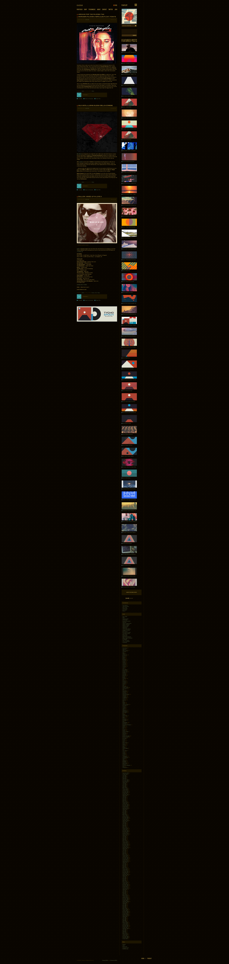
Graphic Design (125, 687)
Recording (124, 738)
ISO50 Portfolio (125, 626)
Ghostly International (126, 621)
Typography (125, 756)
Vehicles (124, 758)
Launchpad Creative (126, 633)
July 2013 (124, 849)
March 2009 (125, 908)
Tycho (124, 755)
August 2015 (125, 821)
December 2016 (125, 804)
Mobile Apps (125, 715)
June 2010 (124, 891)
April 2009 (124, 907)
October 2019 (125, 774)
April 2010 (124, 893)
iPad (123, 701)
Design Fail (125, 670)
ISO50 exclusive (126, 704)
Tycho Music (91, 9)
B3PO (124, 617)
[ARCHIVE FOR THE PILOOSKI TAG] (90, 14)
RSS (115, 5)
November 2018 (125, 781)
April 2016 (124, 813)
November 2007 (125, 926)
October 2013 (125, 846)
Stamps (124, 747)
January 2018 (125, 790)
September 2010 (126, 888)
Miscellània (125, 712)
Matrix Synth (125, 634)
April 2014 (124, 839)
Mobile (124, 714)
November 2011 (125, 872)
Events (93, 292)
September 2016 (126, 808)
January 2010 (125, 897)
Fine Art (124, 680)
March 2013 (125, 854)
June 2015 (124, 823)
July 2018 (124, 783)
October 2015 (125, 819)
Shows (124, 743)
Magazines (125, 710)
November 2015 (125, 818)
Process (124, 729)
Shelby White (125, 608)
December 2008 (125, 911)
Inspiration (124, 695)
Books (124, 658)
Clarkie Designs (125, 618)
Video (124, 759)
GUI (123, 689)
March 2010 (125, 894)
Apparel (124, 653)
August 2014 (125, 835)
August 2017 (125, 795)
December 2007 (125, 925)
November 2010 (125, 885)
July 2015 (124, 822)
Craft (123, 668)
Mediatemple (125, 635)
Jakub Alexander (126, 606)
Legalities (124, 707)
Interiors (124, 698)
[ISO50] (81, 5)
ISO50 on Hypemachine (127, 623)
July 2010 (124, 890)
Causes (124, 661)
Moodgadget (125, 639)
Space (124, 746)
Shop (85, 9)
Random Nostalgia (126, 736)
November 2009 (125, 899)
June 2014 (124, 837)
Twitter (110, 9)
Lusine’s (81, 161)
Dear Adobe (125, 669)
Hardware (124, 692)
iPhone (124, 702)
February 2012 (125, 868)
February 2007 (125, 934)
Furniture (124, 683)
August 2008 (125, 916)
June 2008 (124, 918)
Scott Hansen (125, 605)
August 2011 (125, 875)
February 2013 (125, 855)
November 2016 (125, 805)
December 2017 (125, 791)
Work (124, 766)
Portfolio (79, 9)
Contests (124, 666)
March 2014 (125, 840)
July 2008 (124, 917)
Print (123, 728)
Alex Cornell (125, 607)
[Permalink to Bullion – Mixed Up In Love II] (89, 196)
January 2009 (125, 910)
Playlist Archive (129, 26)
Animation (124, 651)
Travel (124, 751)
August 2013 (125, 848)
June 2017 (124, 797)
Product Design (125, 731)
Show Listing (125, 742)
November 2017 (125, 792)
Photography (125, 722)
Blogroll (124, 657)
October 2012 (125, 859)
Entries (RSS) (105, 960)
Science (124, 740)
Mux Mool (79, 153)
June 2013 (124, 850)
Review (124, 739)
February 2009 (125, 909)
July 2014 (124, 836)
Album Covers (125, 650)
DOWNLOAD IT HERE (82, 284)
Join (116, 9)
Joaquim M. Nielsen (126, 630)
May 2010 (124, 892)
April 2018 (124, 786)
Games (124, 684)
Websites (124, 764)
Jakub (87, 19)
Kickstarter (125, 705)
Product (124, 730)
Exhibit (124, 677)
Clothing (124, 662)
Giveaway (124, 686)
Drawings (124, 674)
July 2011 (124, 876)
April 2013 (124, 853)
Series (124, 741)
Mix (96, 292)
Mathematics (125, 711)
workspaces (125, 767)
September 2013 (126, 847)
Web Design (125, 763)
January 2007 (125, 935)
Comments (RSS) (113, 960)
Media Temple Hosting (129, 598)
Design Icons (125, 671)
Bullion (78, 248)
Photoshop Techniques (127, 724)
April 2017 (124, 800)
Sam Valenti (125, 609)
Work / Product (146, 958)
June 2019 (124, 776)
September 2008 (126, 915)
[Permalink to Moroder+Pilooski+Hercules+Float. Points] (96, 16)
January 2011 (125, 883)
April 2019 (124, 778)
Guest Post (125, 688)
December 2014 (125, 830)
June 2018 (124, 784)
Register (124, 944)
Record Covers (125, 737)
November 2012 (125, 858)
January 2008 (125, 924)
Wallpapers (125, 760)
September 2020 (126, 773)
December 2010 (125, 884)
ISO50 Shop (125, 627)
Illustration (124, 693)
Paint (123, 721)
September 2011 (126, 874)
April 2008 (124, 920)
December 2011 (125, 871)
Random (124, 734)
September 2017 (126, 794)
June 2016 (124, 811)
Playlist (129, 5)
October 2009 (125, 900)
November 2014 (125, 831)
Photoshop (124, 723)
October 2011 (125, 873)
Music (93, 91)
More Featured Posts (131, 592)
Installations (125, 697)
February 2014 (125, 841)
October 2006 (125, 938)
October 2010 (125, 886)
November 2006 (125, 937)
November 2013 (125, 845)
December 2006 (125, 936)
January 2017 (125, 803)
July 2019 (124, 775)
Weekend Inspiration (126, 765)
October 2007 (125, 927)
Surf (123, 749)
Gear (123, 685)
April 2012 (124, 866)
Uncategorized (125, 757)
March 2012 (125, 867)
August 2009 (125, 902)
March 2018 (125, 787)
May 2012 (124, 865)
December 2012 (125, 857)
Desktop (124, 672)
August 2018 (125, 782)
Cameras (124, 660)
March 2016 (125, 814)
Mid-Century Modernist (127, 636)
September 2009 (126, 901)
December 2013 (125, 844)
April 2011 (124, 880)
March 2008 (125, 921)
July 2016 (124, 810)
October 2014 (125, 832)
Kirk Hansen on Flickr (127, 632)
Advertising (125, 648)
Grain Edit (124, 622)
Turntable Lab (80, 251)
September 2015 (126, 820)
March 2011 (125, 881)
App (123, 652)
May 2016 (124, 812)
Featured (124, 678)
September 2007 (126, 928)
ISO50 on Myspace (126, 624)
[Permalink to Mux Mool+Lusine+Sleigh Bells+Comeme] (95, 105)
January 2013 (125, 856)
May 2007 (124, 930)
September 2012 (126, 861)
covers (124, 667)
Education (124, 675)
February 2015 (125, 828)
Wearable (124, 761)
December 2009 (125, 898)
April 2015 (124, 826)
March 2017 (125, 801)
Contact (104, 9)
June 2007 (124, 929)
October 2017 (125, 793)
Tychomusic (125, 642)
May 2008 (124, 919)
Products (124, 732)
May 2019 (124, 777)
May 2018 (124, 785)
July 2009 (124, 903)
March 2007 (125, 933)
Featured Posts (129, 40)
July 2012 (124, 863)
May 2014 (124, 838)
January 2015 (125, 829)
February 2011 (125, 882)
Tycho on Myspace (126, 641)
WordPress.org (125, 948)
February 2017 (125, 802)
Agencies (124, 649)
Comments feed (126, 947)
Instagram (124, 696)
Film (123, 679)
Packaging (124, 720)
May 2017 (124, 799)
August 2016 (125, 809)
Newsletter (125, 719)
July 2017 (124, 796)
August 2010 (125, 889)
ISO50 (124, 703)
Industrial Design (126, 694)
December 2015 (125, 817)
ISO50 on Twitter (126, 625)
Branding (124, 659)
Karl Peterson (125, 631)
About (98, 9)
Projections (125, 733)
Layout (124, 706)
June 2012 (124, 864)
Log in (124, 945)
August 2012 (125, 862)
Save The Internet (126, 640)
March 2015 (125, 827)
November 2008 (125, 912)
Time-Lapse (125, 750)
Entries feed (125, 946)
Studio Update (125, 748)
